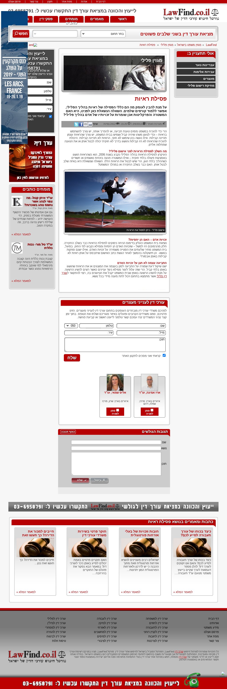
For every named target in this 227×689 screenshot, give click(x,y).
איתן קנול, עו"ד (39, 208)
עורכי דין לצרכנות (157, 640)
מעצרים (208, 78)
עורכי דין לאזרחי (107, 627)
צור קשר (34, 1)
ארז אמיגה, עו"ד (149, 392)
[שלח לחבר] (85, 125)
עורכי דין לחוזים (158, 623)
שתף (95, 124)
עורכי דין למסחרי (55, 627)
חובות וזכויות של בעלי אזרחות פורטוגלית (142, 533)
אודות (84, 1)
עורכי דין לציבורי (107, 640)
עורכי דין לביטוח (56, 636)
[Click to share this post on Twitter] (76, 125)
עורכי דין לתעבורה (157, 627)
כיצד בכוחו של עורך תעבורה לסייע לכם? (196, 533)
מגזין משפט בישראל (189, 45)
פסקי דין (46, 19)
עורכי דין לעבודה (107, 618)
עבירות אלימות (204, 72)
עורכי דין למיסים (107, 636)
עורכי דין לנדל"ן (56, 623)
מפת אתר (67, 1)
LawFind (211, 45)
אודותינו (214, 623)
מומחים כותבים (71, 20)
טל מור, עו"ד (41, 255)
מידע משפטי (211, 627)
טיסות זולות (59, 640)
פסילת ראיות (147, 45)
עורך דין (183, 657)
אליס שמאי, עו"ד (115, 392)
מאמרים (97, 19)
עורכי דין (179, 651)
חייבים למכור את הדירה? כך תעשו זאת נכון (38, 535)
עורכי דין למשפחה (157, 618)
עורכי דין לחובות (158, 636)
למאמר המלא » (21, 234)
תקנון (50, 1)
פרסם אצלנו (14, 1)
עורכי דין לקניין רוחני (156, 632)
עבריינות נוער (205, 65)
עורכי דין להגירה (56, 632)
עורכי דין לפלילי (56, 618)
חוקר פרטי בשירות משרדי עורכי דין (92, 533)
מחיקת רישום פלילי (201, 85)
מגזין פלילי (167, 45)
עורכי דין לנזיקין (108, 623)
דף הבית (100, 1)
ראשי (122, 19)
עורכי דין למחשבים (105, 632)
